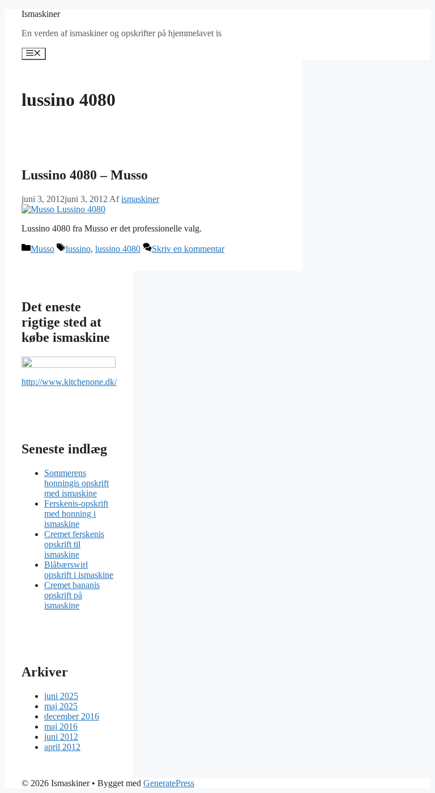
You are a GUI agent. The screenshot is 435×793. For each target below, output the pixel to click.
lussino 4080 (117, 249)
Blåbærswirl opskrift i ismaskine (78, 570)
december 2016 (71, 716)
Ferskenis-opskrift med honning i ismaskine (76, 514)
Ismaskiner (41, 14)
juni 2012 (61, 736)
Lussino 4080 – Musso (85, 175)
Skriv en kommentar (188, 249)
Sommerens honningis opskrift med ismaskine (76, 483)
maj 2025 (61, 706)
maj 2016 (61, 726)
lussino (78, 249)
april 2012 (62, 747)
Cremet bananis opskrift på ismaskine (72, 595)
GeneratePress (168, 783)
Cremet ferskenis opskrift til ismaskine (74, 544)
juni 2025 (61, 696)
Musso (42, 249)
